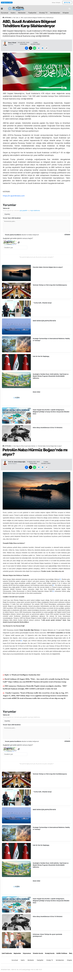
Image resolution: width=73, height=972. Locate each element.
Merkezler (22, 13)
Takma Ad (6, 208)
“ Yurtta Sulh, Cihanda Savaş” (42, 303)
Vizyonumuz (27, 953)
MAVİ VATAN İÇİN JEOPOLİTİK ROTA (44, 321)
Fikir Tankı (15, 17)
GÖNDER (67, 234)
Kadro (13, 13)
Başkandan (17, 953)
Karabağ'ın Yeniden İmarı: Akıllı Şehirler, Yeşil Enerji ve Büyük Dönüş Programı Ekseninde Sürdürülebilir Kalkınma (50, 376)
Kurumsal (4, 13)
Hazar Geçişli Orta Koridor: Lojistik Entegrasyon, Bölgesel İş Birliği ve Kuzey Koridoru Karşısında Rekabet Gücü (51, 412)
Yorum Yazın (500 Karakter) (12, 218)
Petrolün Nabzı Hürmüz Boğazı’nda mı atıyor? (48, 267)
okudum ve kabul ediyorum (22, 235)
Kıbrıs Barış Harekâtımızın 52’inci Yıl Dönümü (47, 427)
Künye (54, 2)
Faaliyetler (32, 13)
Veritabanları (55, 13)
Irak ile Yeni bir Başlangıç (41, 356)
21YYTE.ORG (7, 17)
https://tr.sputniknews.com (14, 196)
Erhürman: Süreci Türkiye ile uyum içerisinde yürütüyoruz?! (47, 935)
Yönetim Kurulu (38, 953)
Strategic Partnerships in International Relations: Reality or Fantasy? (51, 339)
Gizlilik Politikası (61, 953)
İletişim (58, 2)
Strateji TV (43, 13)
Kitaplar (66, 13)
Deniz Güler (36, 392)
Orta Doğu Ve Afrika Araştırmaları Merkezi (24, 446)
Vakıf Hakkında (7, 953)
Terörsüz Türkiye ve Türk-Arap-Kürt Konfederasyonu (50, 285)
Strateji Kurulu (49, 953)
